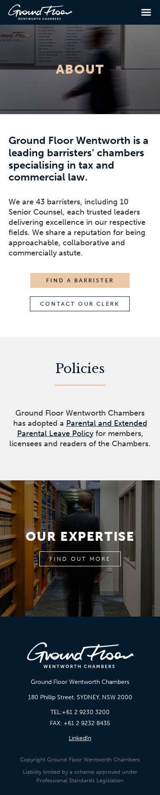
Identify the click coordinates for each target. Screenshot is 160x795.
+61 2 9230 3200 (86, 712)
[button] (146, 12)
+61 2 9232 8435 (87, 723)
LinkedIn (80, 738)
